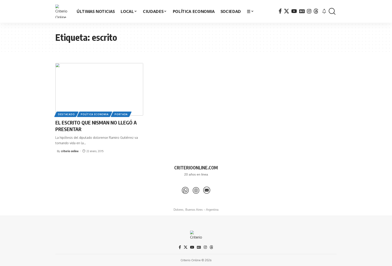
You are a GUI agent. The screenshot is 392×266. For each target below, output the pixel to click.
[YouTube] (294, 11)
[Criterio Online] (62, 11)
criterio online (69, 151)
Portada (121, 114)
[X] (286, 11)
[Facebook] (280, 11)
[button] (332, 11)
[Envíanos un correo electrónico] (206, 190)
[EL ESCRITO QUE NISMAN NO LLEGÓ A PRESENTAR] (99, 89)
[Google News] (302, 11)
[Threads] (316, 11)
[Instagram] (309, 11)
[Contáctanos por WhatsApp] (185, 190)
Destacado (66, 114)
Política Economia (94, 114)
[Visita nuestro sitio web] (196, 190)
